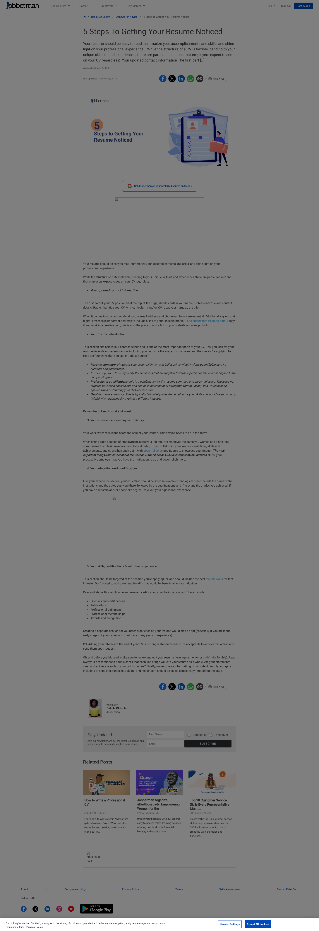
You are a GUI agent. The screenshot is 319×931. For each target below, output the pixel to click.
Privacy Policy (34, 927)
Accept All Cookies (258, 924)
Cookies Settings (230, 924)
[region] (159, 924)
